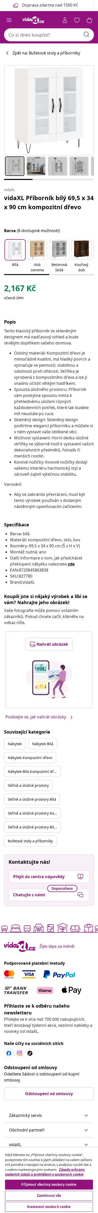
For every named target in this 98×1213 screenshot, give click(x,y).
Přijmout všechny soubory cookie (48, 1184)
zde (71, 564)
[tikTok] (29, 1053)
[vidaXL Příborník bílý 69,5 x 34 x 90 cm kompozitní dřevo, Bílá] (49, 110)
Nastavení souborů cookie (49, 1206)
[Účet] (64, 20)
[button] (15, 256)
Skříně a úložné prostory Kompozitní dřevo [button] (34, 813)
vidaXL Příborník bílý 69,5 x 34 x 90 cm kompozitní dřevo (49, 202)
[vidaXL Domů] (33, 20)
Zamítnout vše (49, 1195)
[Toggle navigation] (9, 20)
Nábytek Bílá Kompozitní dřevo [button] (34, 771)
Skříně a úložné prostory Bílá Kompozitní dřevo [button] (34, 827)
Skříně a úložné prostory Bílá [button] (32, 799)
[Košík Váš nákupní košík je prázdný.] (89, 20)
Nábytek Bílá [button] (42, 743)
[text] (20, 289)
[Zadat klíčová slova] (86, 34)
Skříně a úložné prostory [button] (28, 785)
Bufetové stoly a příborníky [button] (30, 841)
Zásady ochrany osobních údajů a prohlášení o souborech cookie (45, 1172)
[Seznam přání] (76, 20)
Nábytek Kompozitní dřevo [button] (30, 757)
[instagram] (19, 1053)
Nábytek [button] (15, 743)
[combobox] (49, 34)
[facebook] (8, 1053)
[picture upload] (49, 679)
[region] (49, 1180)
